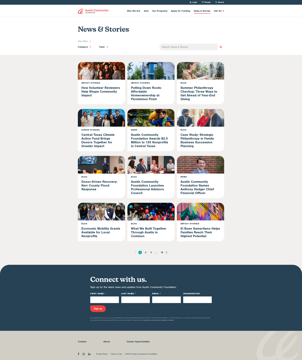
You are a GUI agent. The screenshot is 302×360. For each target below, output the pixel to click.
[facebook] (78, 353)
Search (221, 2)
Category (83, 47)
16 (162, 252)
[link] (93, 11)
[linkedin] (89, 354)
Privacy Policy (102, 354)
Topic (102, 47)
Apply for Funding (180, 11)
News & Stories (202, 11)
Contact (82, 341)
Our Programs (159, 11)
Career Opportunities (138, 341)
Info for (218, 11)
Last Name (128, 294)
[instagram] (83, 354)
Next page (166, 252)
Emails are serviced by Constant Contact (158, 320)
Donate (207, 2)
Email (156, 294)
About (106, 341)
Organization (191, 294)
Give (146, 11)
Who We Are (133, 11)
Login (194, 2)
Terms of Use (116, 354)
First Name (98, 294)
